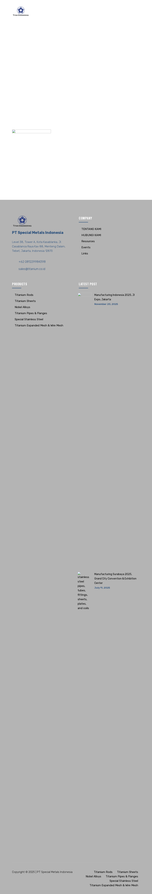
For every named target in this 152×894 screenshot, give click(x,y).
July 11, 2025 (102, 587)
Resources (88, 241)
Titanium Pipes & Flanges (31, 313)
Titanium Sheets (25, 301)
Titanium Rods (24, 295)
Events (85, 247)
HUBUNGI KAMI (91, 235)
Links (84, 253)
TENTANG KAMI (91, 229)
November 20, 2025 (106, 304)
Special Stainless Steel (29, 319)
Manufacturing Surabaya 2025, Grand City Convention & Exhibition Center (115, 579)
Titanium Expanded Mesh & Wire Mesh (39, 325)
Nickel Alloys (22, 307)
